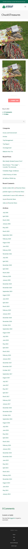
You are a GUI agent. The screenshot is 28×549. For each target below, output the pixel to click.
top (4, 199)
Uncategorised (7, 148)
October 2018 (7, 325)
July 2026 (5, 212)
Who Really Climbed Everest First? (12, 161)
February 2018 (7, 355)
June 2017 (6, 385)
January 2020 (6, 280)
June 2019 (6, 299)
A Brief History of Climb (9, 174)
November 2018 (7, 321)
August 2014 (6, 483)
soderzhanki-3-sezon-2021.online (12, 195)
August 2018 (6, 333)
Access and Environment (10, 133)
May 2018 (5, 344)
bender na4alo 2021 (8, 188)
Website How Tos (8, 151)
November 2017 (7, 366)
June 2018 (6, 340)
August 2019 (6, 295)
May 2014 (5, 490)
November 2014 (7, 479)
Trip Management (8, 140)
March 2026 (6, 220)
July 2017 (5, 381)
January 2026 (6, 224)
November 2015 (7, 456)
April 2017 (5, 393)
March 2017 (6, 396)
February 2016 (7, 445)
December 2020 (7, 265)
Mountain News (20, 188)
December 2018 (7, 318)
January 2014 (6, 494)
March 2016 (6, 441)
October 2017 (7, 370)
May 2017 (5, 389)
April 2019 (5, 303)
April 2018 (5, 348)
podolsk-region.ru (8, 192)
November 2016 (7, 411)
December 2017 (7, 363)
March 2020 (6, 272)
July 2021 (5, 257)
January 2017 (6, 404)
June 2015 (6, 460)
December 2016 (7, 408)
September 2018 (7, 329)
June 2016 (6, 430)
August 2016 (6, 423)
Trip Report (6, 144)
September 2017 (7, 374)
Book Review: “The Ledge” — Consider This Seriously (11, 166)
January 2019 (6, 314)
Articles (5, 136)
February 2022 (7, 250)
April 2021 (5, 261)
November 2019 (7, 287)
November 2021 (7, 254)
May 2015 (5, 464)
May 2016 (5, 434)
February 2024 (7, 239)
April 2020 (5, 269)
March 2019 (6, 306)
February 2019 (7, 310)
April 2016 (5, 438)
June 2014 (6, 486)
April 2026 (5, 216)
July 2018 (5, 336)
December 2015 (7, 453)
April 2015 (5, 468)
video (4, 203)
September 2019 (7, 291)
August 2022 (6, 242)
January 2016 (6, 449)
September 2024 (7, 235)
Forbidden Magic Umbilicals (11, 171)
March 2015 (6, 471)
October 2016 (7, 415)
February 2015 (7, 475)
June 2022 (6, 246)
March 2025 (6, 231)
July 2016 (5, 426)
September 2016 (7, 419)
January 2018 (6, 359)
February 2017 (7, 400)
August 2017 (6, 378)
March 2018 (6, 351)
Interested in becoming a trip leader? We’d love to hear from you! (14, 1)
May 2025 (5, 227)
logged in (12, 518)
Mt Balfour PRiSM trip (9, 178)
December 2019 (7, 284)
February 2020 (7, 276)
